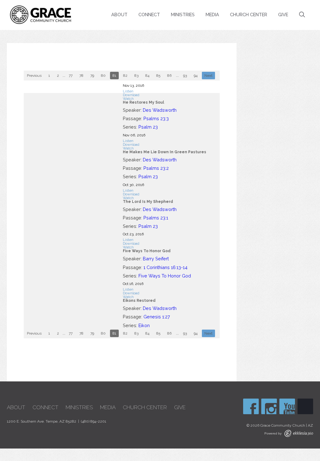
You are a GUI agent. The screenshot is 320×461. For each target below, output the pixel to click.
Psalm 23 (148, 127)
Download (131, 95)
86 (169, 75)
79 (92, 75)
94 (196, 75)
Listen (128, 91)
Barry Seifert (156, 258)
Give (283, 14)
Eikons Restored (139, 300)
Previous (34, 75)
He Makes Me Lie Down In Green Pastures (164, 152)
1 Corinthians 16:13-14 (165, 267)
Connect (149, 14)
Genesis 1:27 (156, 316)
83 (136, 75)
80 (103, 75)
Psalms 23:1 (155, 217)
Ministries (183, 14)
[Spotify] (305, 406)
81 (114, 75)
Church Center (248, 14)
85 (158, 75)
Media (212, 14)
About (119, 14)
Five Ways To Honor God (147, 251)
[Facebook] (251, 406)
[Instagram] (269, 406)
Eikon (144, 325)
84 (147, 75)
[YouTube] (287, 406)
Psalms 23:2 (156, 168)
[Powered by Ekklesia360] (298, 433)
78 (81, 75)
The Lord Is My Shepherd (148, 201)
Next (208, 75)
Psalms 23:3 (156, 118)
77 (70, 75)
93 (185, 75)
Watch (128, 98)
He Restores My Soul (143, 102)
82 (125, 75)
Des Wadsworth (160, 110)
